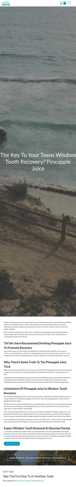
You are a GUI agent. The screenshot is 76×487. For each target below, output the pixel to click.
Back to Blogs (12, 443)
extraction (62, 353)
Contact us (40, 436)
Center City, (20, 481)
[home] (6, 3)
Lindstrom (39, 481)
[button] (69, 3)
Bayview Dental (9, 434)
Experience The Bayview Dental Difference (38, 457)
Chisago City (29, 481)
